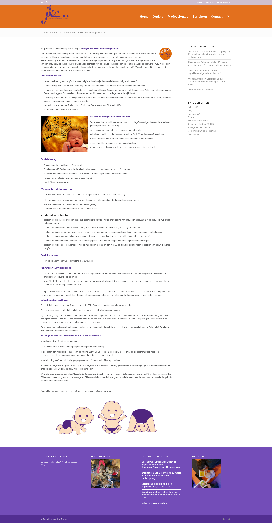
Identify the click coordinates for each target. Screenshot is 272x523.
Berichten (210, 2)
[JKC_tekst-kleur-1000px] (57, 16)
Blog (190, 110)
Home (199, 2)
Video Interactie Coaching (200, 89)
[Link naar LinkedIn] (41, 2)
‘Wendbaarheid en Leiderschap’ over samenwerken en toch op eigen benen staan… (207, 82)
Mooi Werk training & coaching (202, 131)
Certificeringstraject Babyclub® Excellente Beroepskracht (73, 32)
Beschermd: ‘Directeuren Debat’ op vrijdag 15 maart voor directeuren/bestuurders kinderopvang (209, 54)
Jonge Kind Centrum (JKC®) (201, 124)
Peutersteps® (194, 134)
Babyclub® (193, 107)
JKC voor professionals (198, 120)
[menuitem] (200, 2)
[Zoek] (228, 16)
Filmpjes (192, 117)
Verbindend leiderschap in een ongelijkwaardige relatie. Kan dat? (204, 72)
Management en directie (199, 127)
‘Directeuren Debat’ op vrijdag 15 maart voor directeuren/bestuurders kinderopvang (209, 63)
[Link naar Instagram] (46, 2)
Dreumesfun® (194, 114)
